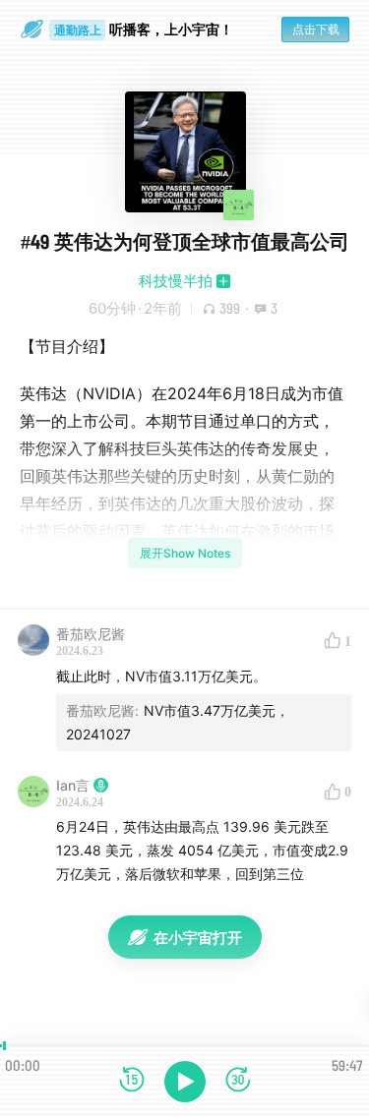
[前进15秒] (238, 1081)
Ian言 (73, 785)
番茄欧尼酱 (90, 633)
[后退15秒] (131, 1081)
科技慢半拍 (176, 280)
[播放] (184, 1081)
